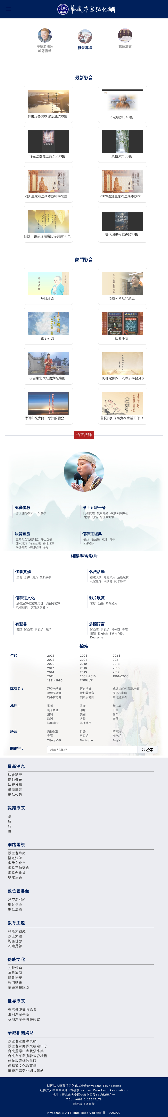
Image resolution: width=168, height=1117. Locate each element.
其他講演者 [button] (38, 607)
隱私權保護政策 (84, 1104)
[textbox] (92, 749)
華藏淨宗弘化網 (87, 9)
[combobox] (102, 749)
